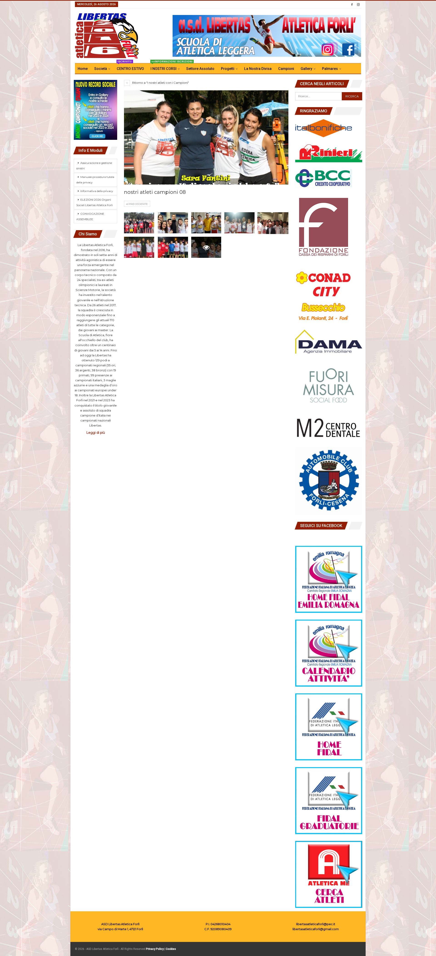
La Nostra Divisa (258, 69)
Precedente (138, 204)
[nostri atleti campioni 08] (139, 222)
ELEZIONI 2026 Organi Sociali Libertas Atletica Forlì (94, 202)
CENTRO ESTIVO (130, 67)
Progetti (227, 69)
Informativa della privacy (96, 191)
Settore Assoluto (200, 69)
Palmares (330, 69)
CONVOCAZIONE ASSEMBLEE (90, 216)
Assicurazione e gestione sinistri (94, 165)
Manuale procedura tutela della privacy (95, 179)
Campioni (286, 69)
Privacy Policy (155, 949)
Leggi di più (95, 433)
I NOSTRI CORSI (166, 67)
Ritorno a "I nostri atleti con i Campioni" (160, 82)
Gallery (306, 69)
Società (100, 69)
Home (83, 69)
